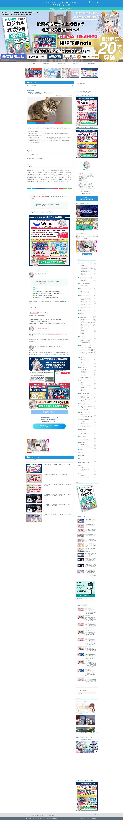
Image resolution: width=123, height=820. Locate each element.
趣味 (88, 327)
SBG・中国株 (88, 433)
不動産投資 (87, 449)
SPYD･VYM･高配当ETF (88, 425)
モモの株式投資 (79, 713)
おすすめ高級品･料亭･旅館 (88, 322)
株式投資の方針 (88, 372)
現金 (88, 362)
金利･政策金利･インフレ (88, 271)
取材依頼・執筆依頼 (91, 63)
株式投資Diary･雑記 (87, 462)
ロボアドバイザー (87, 336)
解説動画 (87, 313)
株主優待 (88, 421)
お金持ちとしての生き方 (88, 324)
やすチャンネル (79, 725)
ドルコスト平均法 (88, 374)
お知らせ (88, 467)
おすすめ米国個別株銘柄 (87, 403)
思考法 (88, 321)
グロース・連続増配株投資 (87, 412)
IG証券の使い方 (88, 280)
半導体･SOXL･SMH (88, 414)
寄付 (88, 384)
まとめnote (88, 369)
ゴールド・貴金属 (88, 360)
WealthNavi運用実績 (88, 342)
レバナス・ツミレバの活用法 (88, 350)
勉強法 (88, 330)
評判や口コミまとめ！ (80, 230)
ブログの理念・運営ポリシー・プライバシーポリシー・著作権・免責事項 (45, 818)
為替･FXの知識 (88, 285)
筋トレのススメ (88, 389)
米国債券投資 (88, 270)
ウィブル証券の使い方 (88, 298)
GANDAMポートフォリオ (88, 399)
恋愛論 (88, 332)
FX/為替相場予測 (88, 439)
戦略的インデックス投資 (87, 288)
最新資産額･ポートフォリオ (87, 393)
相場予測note (35, 196)
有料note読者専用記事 (87, 310)
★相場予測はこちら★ (87, 193)
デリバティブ (88, 353)
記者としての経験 (88, 328)
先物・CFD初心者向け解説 (87, 277)
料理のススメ (88, 387)
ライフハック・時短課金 (88, 385)
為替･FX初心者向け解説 (87, 283)
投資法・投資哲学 (30, 90)
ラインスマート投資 (88, 477)
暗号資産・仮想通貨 (88, 359)
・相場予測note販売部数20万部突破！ (86, 173)
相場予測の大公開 (61, 63)
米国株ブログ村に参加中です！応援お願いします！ (87, 739)
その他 (88, 333)
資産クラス (87, 357)
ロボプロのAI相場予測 (88, 340)
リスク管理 (88, 375)
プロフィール (32, 63)
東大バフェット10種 (88, 400)
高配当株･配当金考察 (87, 419)
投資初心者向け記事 (87, 295)
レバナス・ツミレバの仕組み (88, 349)
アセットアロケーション (88, 364)
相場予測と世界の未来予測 (87, 263)
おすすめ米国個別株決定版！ (88, 406)
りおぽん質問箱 (87, 317)
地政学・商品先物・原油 (88, 274)
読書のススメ (88, 390)
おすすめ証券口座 (46, 63)
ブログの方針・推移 (88, 469)
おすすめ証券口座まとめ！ (88, 299)
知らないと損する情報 (88, 304)
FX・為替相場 (87, 436)
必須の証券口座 (88, 265)
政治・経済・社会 (88, 325)
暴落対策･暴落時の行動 (88, 377)
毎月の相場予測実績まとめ (88, 266)
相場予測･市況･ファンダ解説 (88, 268)
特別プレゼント (76, 63)
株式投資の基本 (87, 367)
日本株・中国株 (87, 429)
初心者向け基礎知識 (88, 292)
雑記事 (88, 470)
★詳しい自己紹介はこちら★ (87, 191)
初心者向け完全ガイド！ (88, 291)
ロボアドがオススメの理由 (88, 339)
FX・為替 (88, 273)
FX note (45, 196)
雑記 (87, 465)
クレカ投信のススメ (88, 302)
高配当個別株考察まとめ (88, 426)
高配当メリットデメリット (88, 423)
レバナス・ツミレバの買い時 (88, 352)
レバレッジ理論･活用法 (88, 347)
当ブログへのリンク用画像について (83, 701)
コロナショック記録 (88, 446)
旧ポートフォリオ (88, 475)
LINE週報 (87, 455)
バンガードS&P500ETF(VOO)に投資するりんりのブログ (87, 733)
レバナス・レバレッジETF (87, 345)
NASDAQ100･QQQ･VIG (88, 416)
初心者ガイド (87, 458)
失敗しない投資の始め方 (88, 307)
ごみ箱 (87, 474)
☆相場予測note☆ (79, 217)
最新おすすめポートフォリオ (88, 396)
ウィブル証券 (46, 212)
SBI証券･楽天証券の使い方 (88, 301)
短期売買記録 (87, 442)
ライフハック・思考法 (87, 380)
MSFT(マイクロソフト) (88, 409)
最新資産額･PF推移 (88, 397)
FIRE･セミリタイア (87, 452)
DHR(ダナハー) (88, 407)
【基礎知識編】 (88, 371)
